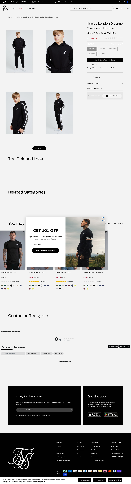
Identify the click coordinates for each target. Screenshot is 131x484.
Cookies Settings (84, 480)
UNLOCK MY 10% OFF (45, 250)
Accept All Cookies (115, 480)
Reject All (100, 480)
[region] (65, 480)
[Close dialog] (103, 219)
